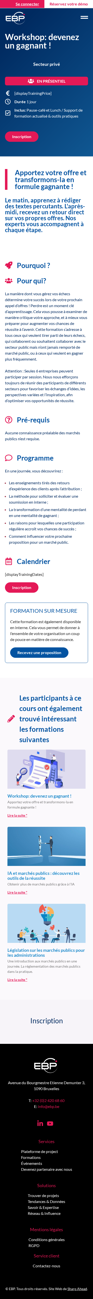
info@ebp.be (48, 1106)
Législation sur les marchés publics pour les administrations (46, 952)
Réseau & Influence (44, 1213)
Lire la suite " (17, 815)
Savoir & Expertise (43, 1207)
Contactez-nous (46, 1265)
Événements (31, 1163)
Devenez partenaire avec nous (46, 1169)
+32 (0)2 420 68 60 (48, 1100)
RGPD (34, 1245)
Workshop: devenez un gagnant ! (39, 796)
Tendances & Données (46, 1201)
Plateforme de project (39, 1151)
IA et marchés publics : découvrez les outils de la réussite (43, 875)
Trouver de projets (43, 1195)
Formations (31, 1157)
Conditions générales (47, 1239)
